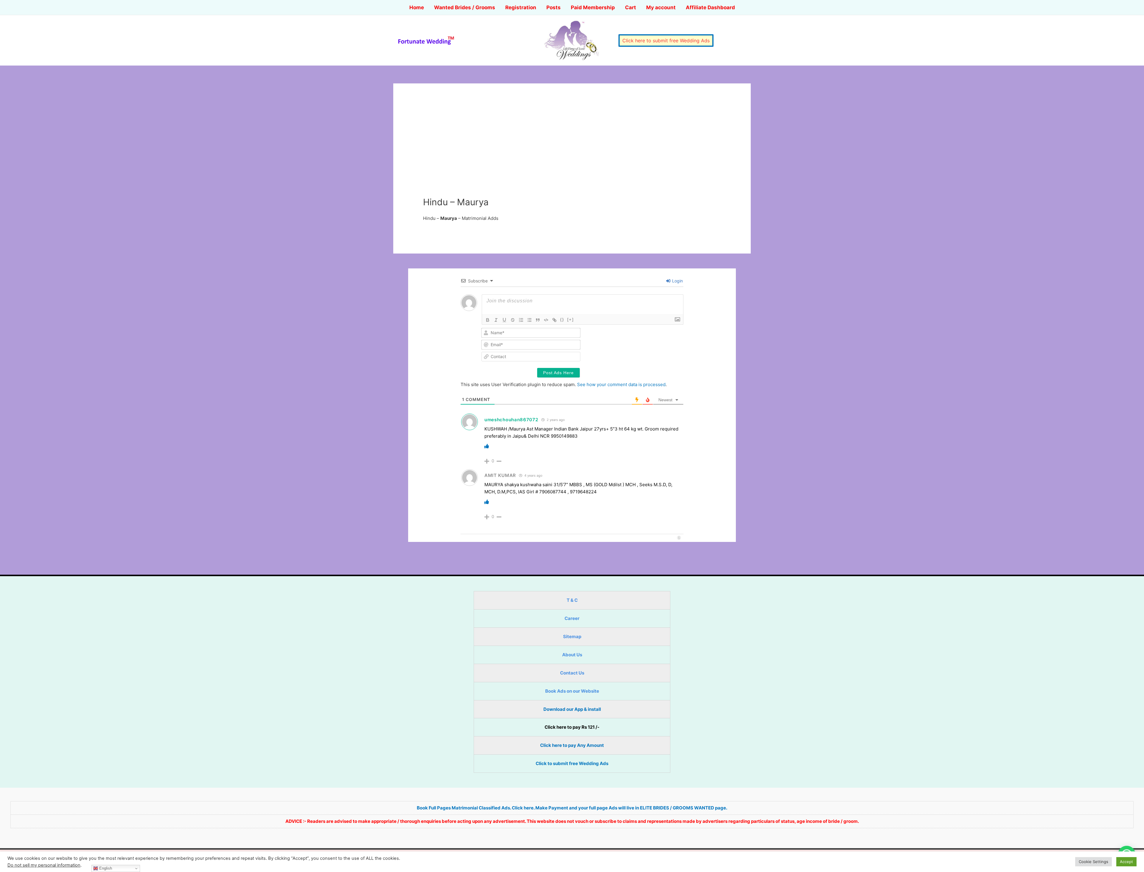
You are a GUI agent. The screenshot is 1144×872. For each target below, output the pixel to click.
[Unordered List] (529, 320)
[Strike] (513, 320)
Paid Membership (593, 7)
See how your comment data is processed (621, 384)
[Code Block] (546, 320)
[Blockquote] (538, 320)
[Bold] (488, 320)
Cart (630, 7)
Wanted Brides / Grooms (464, 7)
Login (677, 280)
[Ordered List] (521, 320)
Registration (520, 7)
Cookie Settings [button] (1093, 861)
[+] (570, 319)
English (105, 868)
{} (562, 319)
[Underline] (504, 320)
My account (661, 7)
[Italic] (496, 320)
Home (416, 7)
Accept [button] (1126, 861)
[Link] (554, 320)
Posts (553, 7)
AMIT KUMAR (500, 475)
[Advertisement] (572, 152)
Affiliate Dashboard (710, 7)
